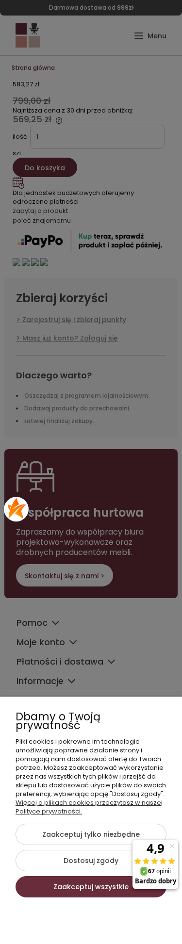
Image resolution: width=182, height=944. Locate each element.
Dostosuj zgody (91, 860)
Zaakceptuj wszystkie (91, 887)
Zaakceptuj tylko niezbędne (91, 834)
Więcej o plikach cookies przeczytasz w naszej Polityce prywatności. (89, 807)
